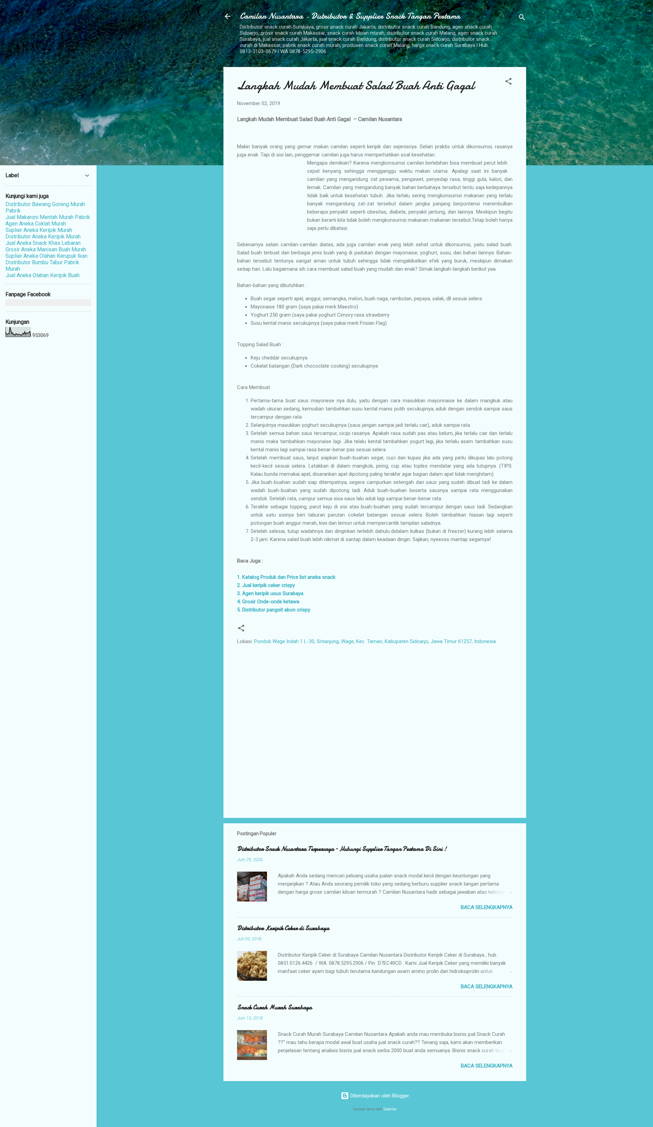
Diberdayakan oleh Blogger (379, 1096)
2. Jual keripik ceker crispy (266, 585)
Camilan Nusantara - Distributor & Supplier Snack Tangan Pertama (350, 16)
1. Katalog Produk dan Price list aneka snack (286, 577)
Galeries (390, 1109)
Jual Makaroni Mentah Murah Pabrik (47, 217)
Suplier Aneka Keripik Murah (38, 230)
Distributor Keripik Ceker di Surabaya (283, 928)
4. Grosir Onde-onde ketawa (268, 602)
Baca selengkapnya (487, 907)
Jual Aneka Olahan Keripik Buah (42, 275)
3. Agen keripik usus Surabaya (270, 593)
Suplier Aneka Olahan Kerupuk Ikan (46, 256)
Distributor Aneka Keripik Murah (43, 236)
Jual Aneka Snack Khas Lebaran (43, 243)
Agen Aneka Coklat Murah (35, 223)
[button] (508, 82)
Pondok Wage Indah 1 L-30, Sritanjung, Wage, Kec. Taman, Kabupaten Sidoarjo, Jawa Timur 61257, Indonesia (375, 641)
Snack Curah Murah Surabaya (274, 1007)
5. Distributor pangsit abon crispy (273, 610)
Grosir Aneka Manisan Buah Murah (45, 249)
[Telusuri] (522, 18)
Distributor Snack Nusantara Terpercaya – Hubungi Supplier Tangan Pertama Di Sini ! (342, 849)
